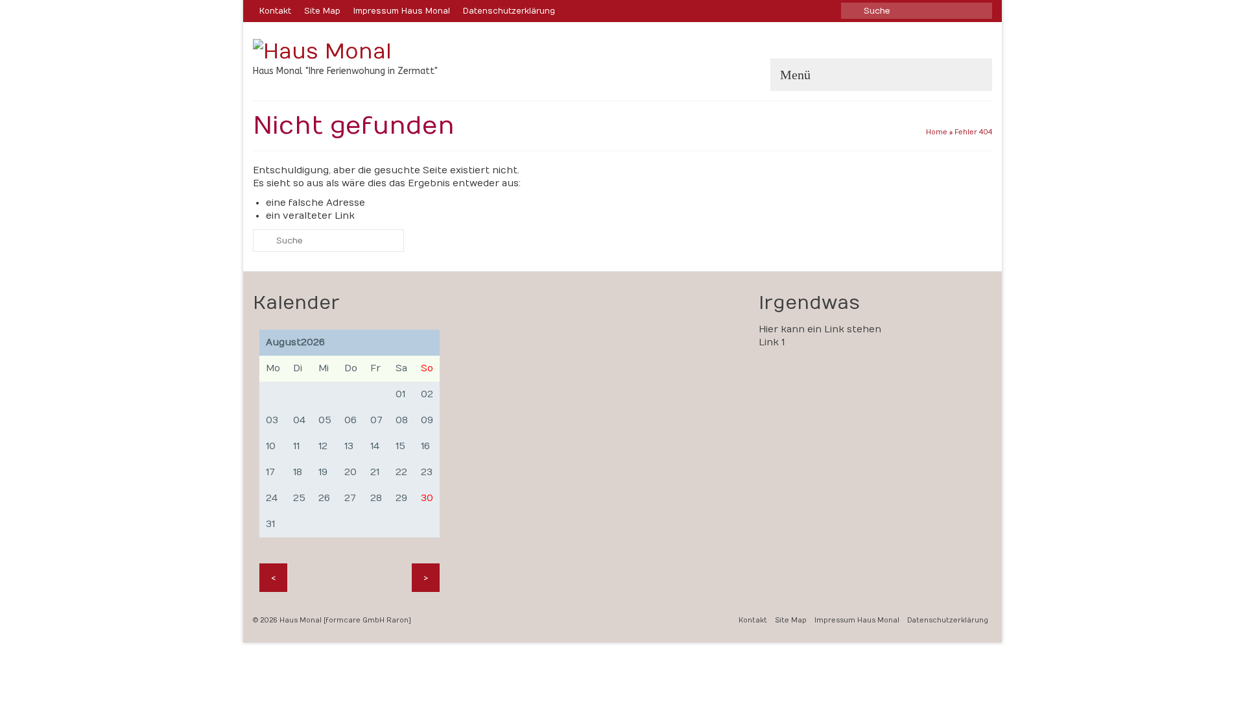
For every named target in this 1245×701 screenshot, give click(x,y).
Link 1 (772, 342)
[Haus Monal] (369, 51)
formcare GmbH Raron (367, 620)
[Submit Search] (850, 11)
